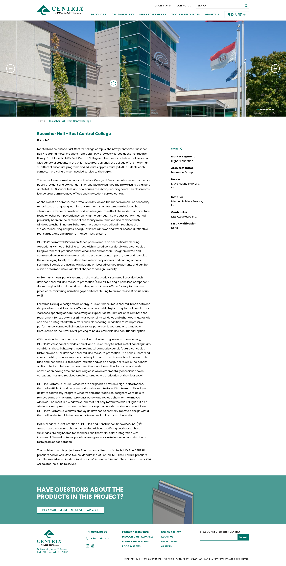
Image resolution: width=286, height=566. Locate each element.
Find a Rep (235, 14)
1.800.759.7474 (100, 538)
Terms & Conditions (151, 558)
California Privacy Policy (176, 558)
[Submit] (11, 69)
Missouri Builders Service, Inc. (187, 203)
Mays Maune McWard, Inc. (185, 185)
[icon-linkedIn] (87, 546)
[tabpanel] (143, 69)
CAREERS (166, 546)
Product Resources (135, 532)
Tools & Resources (185, 14)
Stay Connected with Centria (220, 531)
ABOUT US (167, 536)
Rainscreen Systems (135, 541)
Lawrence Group (182, 172)
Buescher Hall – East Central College (74, 133)
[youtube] (92, 546)
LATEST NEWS (169, 541)
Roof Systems (131, 546)
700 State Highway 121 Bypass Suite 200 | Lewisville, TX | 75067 (52, 550)
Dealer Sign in (163, 5)
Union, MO (43, 140)
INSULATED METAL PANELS (137, 536)
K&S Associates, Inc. (184, 217)
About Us (212, 14)
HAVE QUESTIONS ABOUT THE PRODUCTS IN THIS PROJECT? (80, 493)
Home (41, 121)
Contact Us (183, 5)
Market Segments (152, 14)
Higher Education (182, 161)
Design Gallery (123, 14)
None (174, 228)
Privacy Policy (131, 558)
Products (98, 14)
